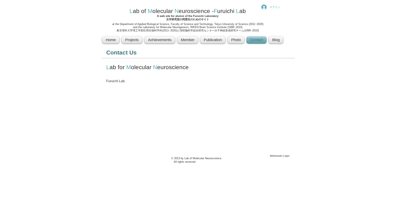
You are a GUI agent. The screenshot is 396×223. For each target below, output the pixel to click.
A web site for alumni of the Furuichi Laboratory (187, 16)
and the (138, 27)
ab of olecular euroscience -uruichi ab (188, 11)
